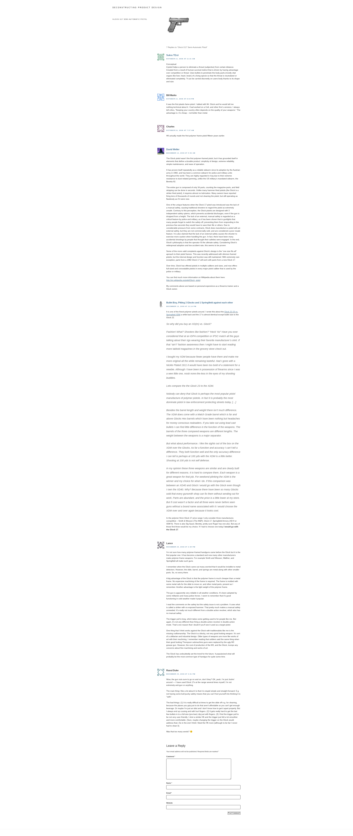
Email (169, 793)
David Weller (172, 149)
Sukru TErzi (172, 55)
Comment (170, 757)
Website (169, 803)
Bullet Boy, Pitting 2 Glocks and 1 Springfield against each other (199, 302)
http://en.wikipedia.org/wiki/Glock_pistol (183, 280)
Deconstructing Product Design (137, 7)
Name (169, 783)
